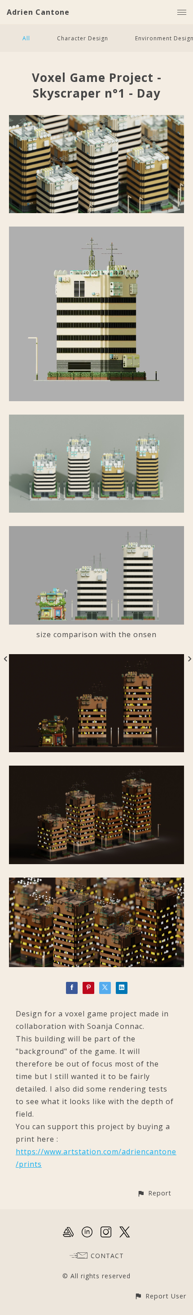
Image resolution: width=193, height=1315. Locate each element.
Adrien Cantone (38, 12)
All (26, 38)
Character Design (82, 38)
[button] (154, 1193)
